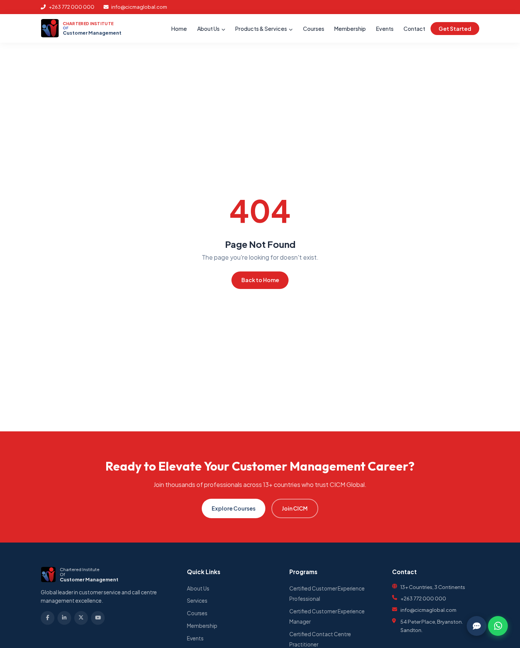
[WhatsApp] (498, 626)
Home (179, 28)
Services (197, 600)
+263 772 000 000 (71, 6)
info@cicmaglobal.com (138, 6)
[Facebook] (47, 618)
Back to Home (260, 279)
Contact (414, 28)
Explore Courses (233, 508)
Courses (313, 28)
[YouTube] (98, 618)
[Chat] (477, 626)
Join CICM (295, 508)
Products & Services (261, 28)
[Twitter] (81, 618)
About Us (208, 28)
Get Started (455, 28)
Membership (350, 28)
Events (385, 28)
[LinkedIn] (64, 618)
